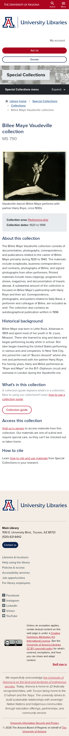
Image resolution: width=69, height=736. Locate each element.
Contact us (10, 545)
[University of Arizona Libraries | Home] (34, 22)
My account (57, 40)
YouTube (11, 616)
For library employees (16, 583)
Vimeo (10, 611)
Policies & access (13, 567)
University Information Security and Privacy (34, 723)
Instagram (12, 600)
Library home (18, 101)
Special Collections (44, 101)
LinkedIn (11, 606)
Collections (18, 105)
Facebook (12, 595)
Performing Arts (38, 220)
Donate (34, 59)
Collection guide (17, 410)
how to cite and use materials (29, 458)
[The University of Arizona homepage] (21, 4)
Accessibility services (16, 573)
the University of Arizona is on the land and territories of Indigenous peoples (34, 682)
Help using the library (16, 562)
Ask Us (35, 50)
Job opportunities (13, 578)
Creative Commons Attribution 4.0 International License (43, 637)
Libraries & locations (15, 557)
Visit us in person (13, 428)
